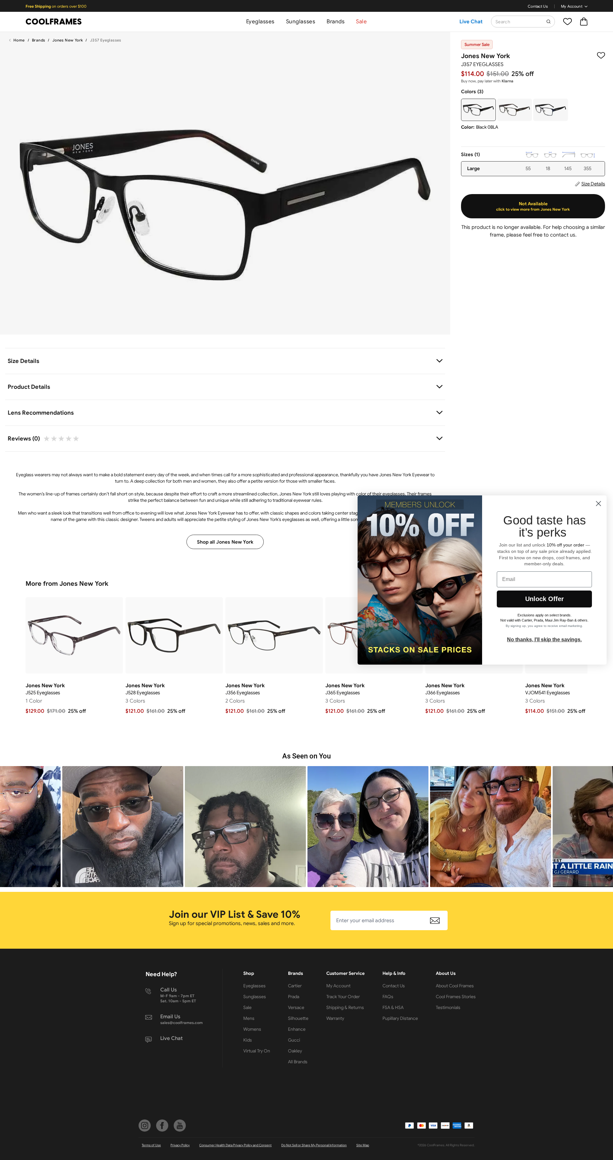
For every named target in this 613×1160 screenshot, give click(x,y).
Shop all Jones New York (225, 542)
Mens (248, 1018)
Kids (247, 1040)
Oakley (295, 1051)
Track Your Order (343, 996)
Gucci (294, 1040)
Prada (293, 996)
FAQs (387, 996)
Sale (361, 21)
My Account (571, 6)
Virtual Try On (256, 1051)
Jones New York (67, 40)
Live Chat (471, 22)
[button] (122, 826)
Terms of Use (151, 1145)
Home (19, 40)
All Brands (297, 1062)
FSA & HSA (393, 1007)
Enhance (297, 1029)
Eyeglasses (260, 21)
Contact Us (538, 6)
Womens (252, 1029)
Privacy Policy (180, 1145)
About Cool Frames (455, 986)
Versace (296, 1007)
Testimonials (448, 1007)
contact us (562, 235)
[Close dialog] (598, 503)
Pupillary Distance (400, 1018)
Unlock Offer (544, 598)
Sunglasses (300, 21)
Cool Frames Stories (456, 996)
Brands (335, 21)
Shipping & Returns (345, 1007)
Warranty (335, 1018)
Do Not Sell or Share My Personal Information (314, 1145)
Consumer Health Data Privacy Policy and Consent (235, 1145)
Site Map (362, 1145)
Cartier (295, 986)
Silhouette (298, 1018)
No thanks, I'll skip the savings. (544, 639)
